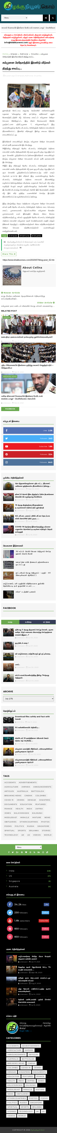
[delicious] (47, 852)
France (8, 809)
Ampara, (21, 76)
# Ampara (13, 236)
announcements (42, 787)
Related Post (9, 311)
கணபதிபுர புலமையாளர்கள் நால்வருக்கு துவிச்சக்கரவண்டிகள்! (26, 337)
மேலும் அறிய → (26, 1031)
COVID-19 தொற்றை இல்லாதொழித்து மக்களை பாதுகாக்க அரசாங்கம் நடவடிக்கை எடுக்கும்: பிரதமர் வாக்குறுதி (33, 529)
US (28, 835)
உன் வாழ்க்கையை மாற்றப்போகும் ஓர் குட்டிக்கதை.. (33, 654)
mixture (36, 817)
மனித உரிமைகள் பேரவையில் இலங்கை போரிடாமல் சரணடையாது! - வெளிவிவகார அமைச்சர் (22, 397)
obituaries (10, 822)
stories (46, 831)
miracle (24, 817)
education (26, 804)
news (47, 817)
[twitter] (12, 852)
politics (19, 826)
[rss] (34, 852)
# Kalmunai (24, 236)
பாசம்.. (17, 664)
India (29, 809)
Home (5, 54)
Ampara (13, 54)
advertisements (27, 782)
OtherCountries (29, 822)
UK (22, 835)
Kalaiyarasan (21, 813)
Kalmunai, (29, 76)
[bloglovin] (26, 852)
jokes (8, 813)
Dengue (32, 800)
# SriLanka (36, 236)
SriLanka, (38, 76)
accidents (10, 782)
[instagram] (43, 852)
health (19, 809)
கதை (10, 622)
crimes (20, 800)
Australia (22, 791)
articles (9, 791)
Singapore (43, 826)
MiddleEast (11, 817)
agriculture (11, 787)
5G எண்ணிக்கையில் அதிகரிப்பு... (27, 727)
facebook (10, 409)
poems (8, 826)
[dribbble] (30, 852)
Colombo (41, 796)
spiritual (10, 831)
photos (45, 822)
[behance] (38, 852)
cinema (28, 796)
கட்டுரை (46, 622)
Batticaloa (37, 791)
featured (7, 346)
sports (22, 831)
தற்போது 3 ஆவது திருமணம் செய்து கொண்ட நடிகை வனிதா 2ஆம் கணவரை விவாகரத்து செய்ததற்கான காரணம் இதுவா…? (34, 632)
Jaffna (39, 809)
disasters (44, 800)
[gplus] (17, 852)
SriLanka (34, 54)
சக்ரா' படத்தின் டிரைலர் (26, 592)
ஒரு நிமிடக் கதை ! (21, 643)
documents (11, 804)
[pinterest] (21, 852)
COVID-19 (9, 800)
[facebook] (9, 852)
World (48, 835)
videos (37, 835)
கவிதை (28, 622)
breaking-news (9, 376)
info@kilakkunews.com (16, 42)
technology (11, 835)
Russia (30, 826)
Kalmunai (24, 54)
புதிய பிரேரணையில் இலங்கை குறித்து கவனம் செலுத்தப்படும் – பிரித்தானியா (27, 366)
